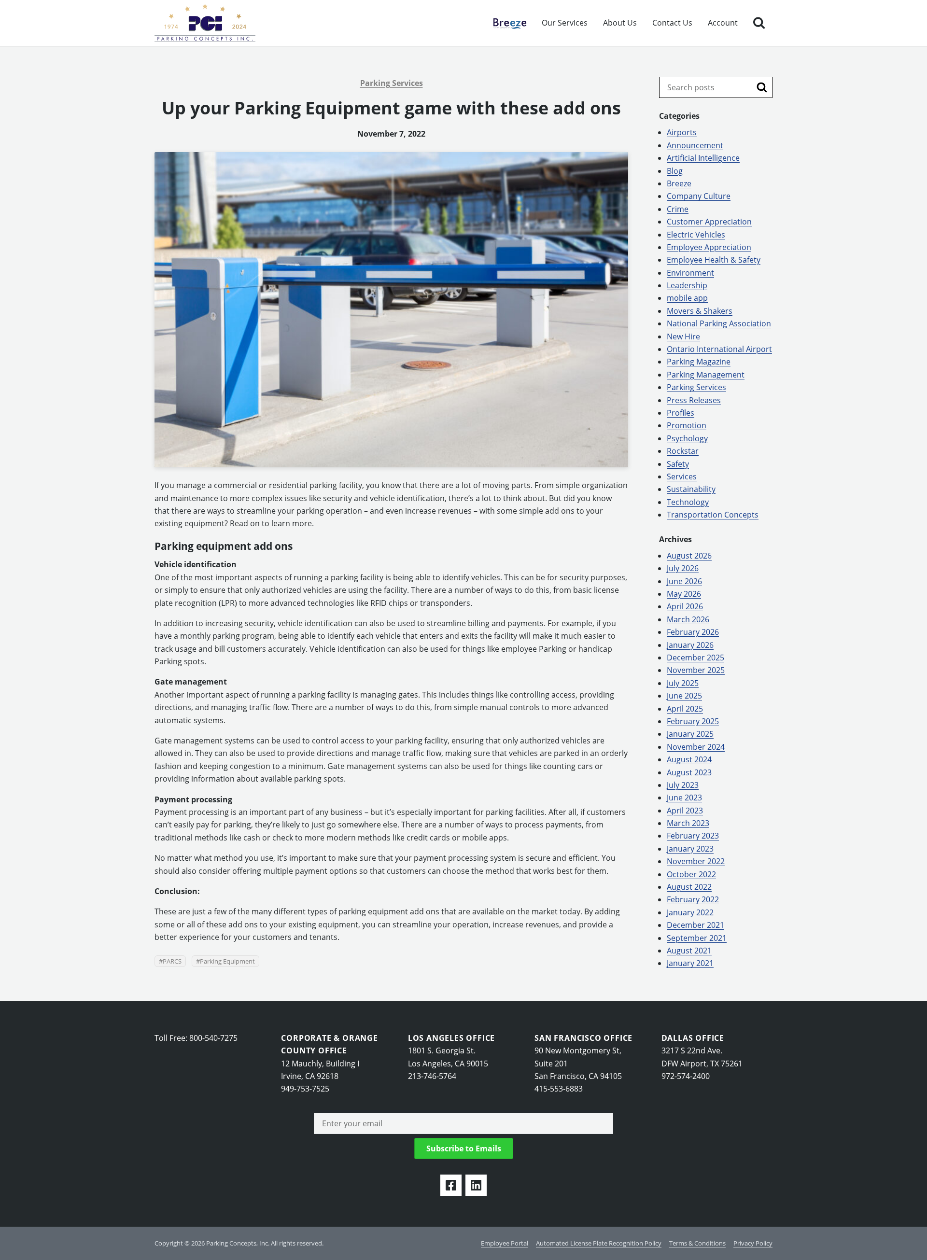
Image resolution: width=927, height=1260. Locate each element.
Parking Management (705, 374)
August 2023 (689, 772)
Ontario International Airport (719, 349)
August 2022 (689, 887)
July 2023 (683, 785)
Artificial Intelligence (703, 158)
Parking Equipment (227, 961)
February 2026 (693, 632)
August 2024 (689, 759)
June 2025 (684, 695)
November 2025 (696, 670)
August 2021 (689, 950)
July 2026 (683, 568)
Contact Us (672, 22)
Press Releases (694, 400)
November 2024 (696, 747)
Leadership (687, 285)
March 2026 (688, 619)
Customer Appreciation (709, 221)
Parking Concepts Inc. (204, 23)
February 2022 (693, 899)
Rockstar (683, 451)
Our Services (565, 22)
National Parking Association (719, 323)
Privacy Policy (752, 1243)
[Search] (758, 23)
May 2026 (684, 593)
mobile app (687, 298)
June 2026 (684, 581)
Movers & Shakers (699, 311)
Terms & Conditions (697, 1243)
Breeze (505, 22)
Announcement (695, 145)
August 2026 (689, 555)
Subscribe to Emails (463, 1148)
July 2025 (683, 683)
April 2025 (685, 708)
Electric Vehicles (696, 234)
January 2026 (690, 645)
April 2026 (685, 606)
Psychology (687, 438)
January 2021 (690, 963)
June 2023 (684, 797)
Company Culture (698, 196)
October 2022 (691, 874)
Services (682, 476)
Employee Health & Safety (713, 259)
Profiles (680, 412)
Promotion (686, 425)
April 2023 (685, 810)
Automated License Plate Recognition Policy (598, 1243)
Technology (688, 502)
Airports (682, 132)
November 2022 (696, 861)
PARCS (172, 961)
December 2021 (695, 925)
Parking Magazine (698, 361)
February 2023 (693, 835)
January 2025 (690, 733)
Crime (677, 209)
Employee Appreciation (709, 247)
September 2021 (697, 938)
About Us (620, 22)
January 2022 (690, 912)
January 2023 (690, 848)
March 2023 (688, 823)
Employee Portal (504, 1243)
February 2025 (693, 721)
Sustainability (691, 489)
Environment (690, 272)
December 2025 (695, 657)
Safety (678, 464)
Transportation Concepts (712, 514)
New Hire (683, 336)
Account (723, 22)
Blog (675, 171)
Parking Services (391, 83)
